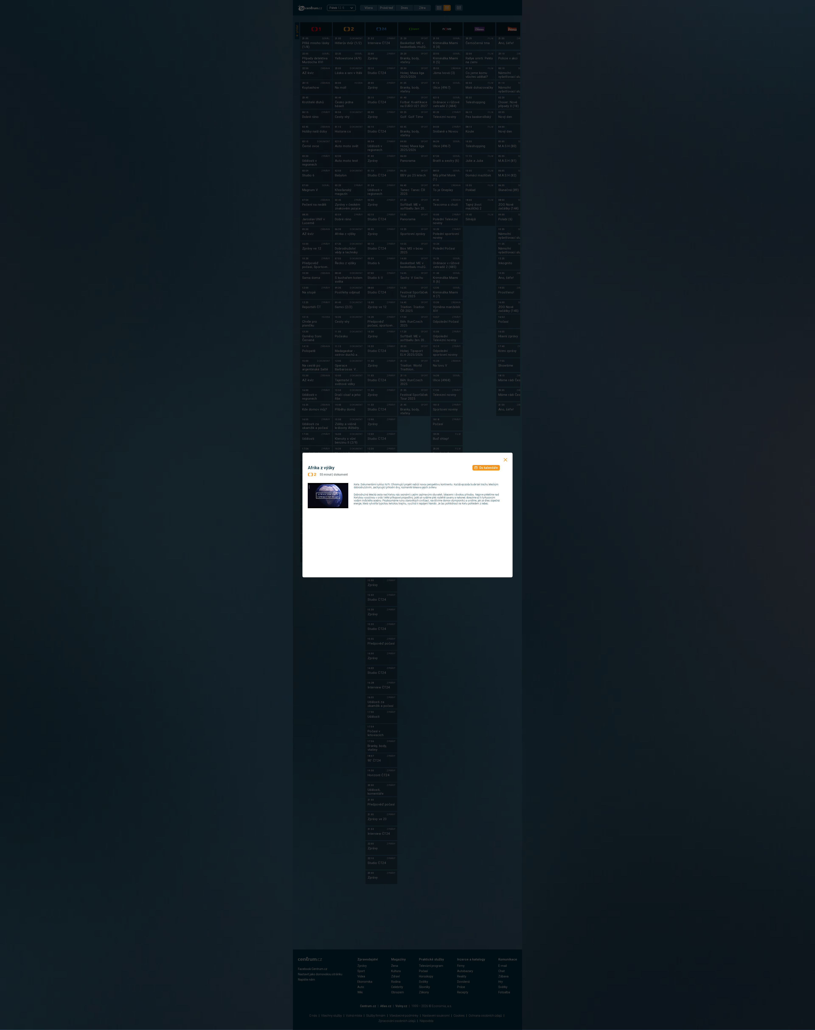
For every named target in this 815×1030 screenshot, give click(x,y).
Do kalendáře (488, 467)
